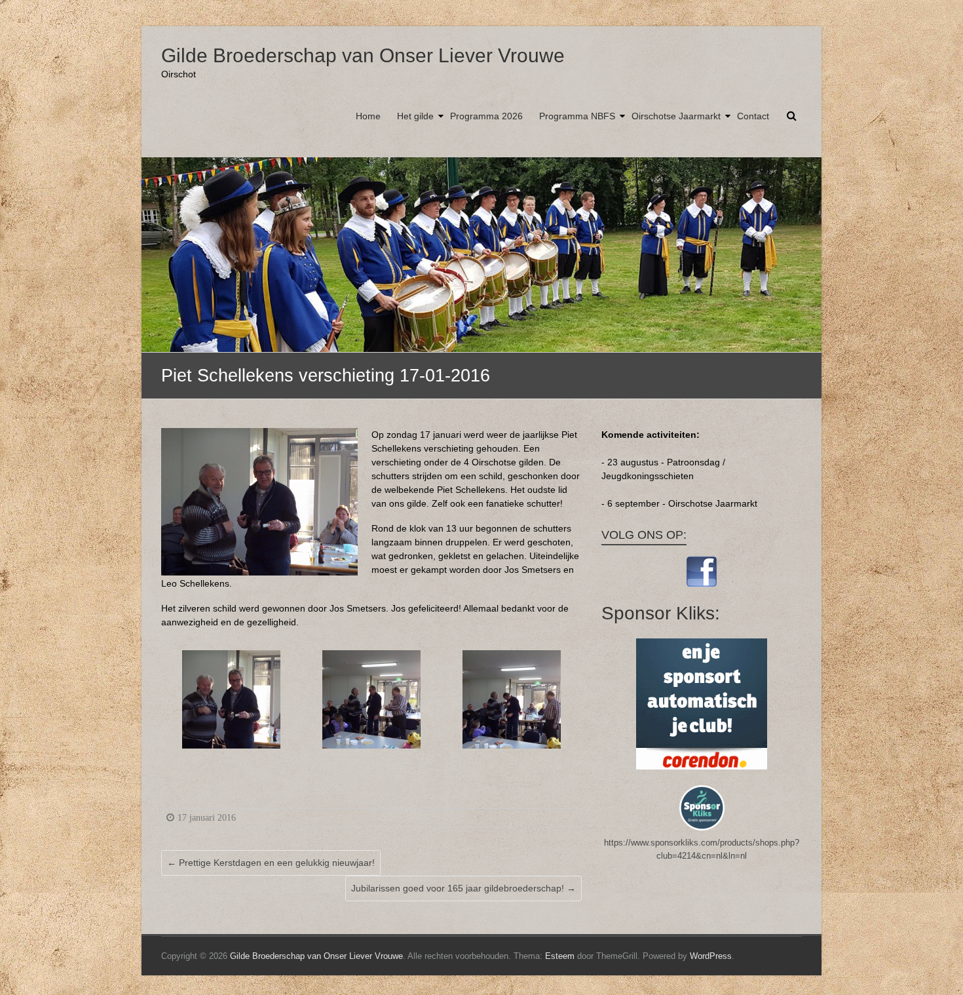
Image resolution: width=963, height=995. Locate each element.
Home (368, 116)
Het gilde (415, 116)
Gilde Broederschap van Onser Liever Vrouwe (363, 55)
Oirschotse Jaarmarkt (676, 116)
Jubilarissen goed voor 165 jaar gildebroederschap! (463, 888)
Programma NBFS (577, 116)
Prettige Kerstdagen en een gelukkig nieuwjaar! (271, 862)
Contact (753, 116)
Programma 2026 (486, 116)
